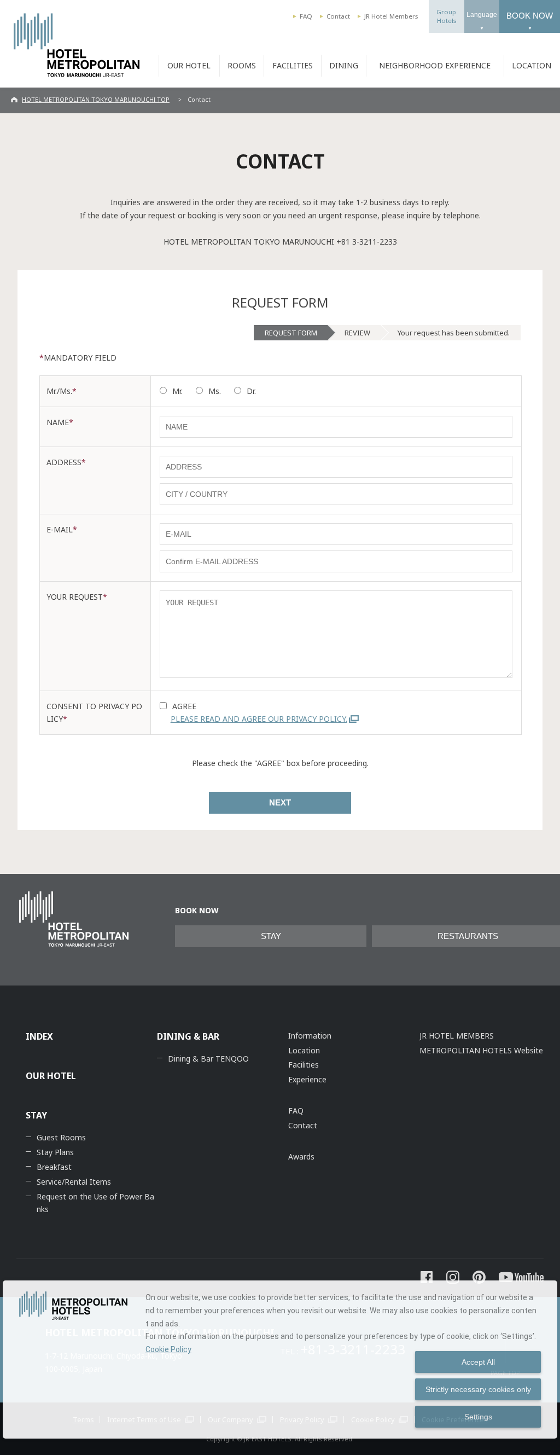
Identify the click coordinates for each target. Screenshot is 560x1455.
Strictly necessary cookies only (478, 1389)
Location (304, 1050)
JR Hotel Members (391, 16)
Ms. (214, 391)
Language (481, 15)
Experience (307, 1079)
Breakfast (54, 1167)
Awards (301, 1156)
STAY (271, 936)
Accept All (478, 1362)
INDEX (39, 1036)
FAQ (306, 16)
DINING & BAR (188, 1036)
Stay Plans (55, 1152)
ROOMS (242, 65)
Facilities (303, 1064)
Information (309, 1035)
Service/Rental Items (74, 1181)
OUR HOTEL (189, 65)
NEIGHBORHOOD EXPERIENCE (435, 65)
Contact (338, 16)
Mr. (177, 391)
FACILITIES (292, 65)
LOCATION (531, 65)
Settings (478, 1416)
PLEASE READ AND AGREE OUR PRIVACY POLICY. (259, 719)
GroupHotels (446, 16)
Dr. (251, 391)
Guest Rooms (61, 1137)
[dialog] (280, 1359)
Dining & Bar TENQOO (208, 1058)
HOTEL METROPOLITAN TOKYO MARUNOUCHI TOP (96, 99)
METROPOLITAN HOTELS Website (481, 1050)
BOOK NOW (529, 15)
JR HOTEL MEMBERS (456, 1035)
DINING (343, 65)
